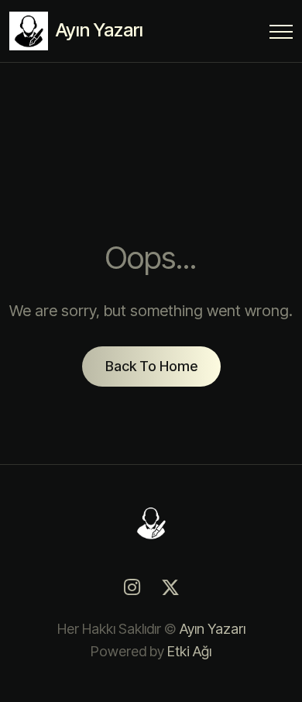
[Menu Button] (281, 34)
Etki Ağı (189, 651)
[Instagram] (131, 587)
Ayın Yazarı (212, 629)
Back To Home (151, 366)
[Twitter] (170, 587)
